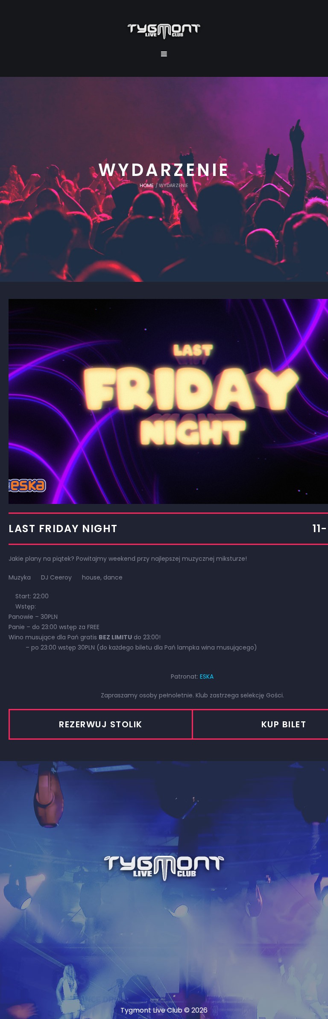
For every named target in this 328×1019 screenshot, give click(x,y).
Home (147, 185)
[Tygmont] (164, 869)
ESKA (207, 676)
